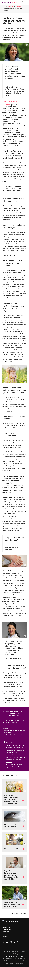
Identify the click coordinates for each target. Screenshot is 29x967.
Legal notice (6, 927)
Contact (4, 936)
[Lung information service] (14, 862)
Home (3, 6)
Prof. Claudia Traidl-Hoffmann (17, 735)
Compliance (5, 932)
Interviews (18, 6)
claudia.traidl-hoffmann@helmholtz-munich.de (15, 732)
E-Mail (21, 956)
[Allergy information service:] (14, 786)
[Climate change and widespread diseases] (14, 839)
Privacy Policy (6, 929)
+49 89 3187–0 (12, 956)
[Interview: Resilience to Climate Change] (14, 893)
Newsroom (10, 6)
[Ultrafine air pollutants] (14, 816)
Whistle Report (6, 934)
